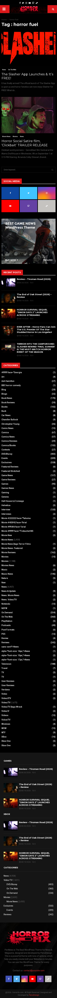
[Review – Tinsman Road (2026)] (8, 283)
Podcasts (6, 625)
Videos (4, 715)
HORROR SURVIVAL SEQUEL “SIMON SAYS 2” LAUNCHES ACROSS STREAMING (32, 312)
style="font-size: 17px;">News (15, 659)
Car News (6, 415)
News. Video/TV (9, 599)
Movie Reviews (8, 552)
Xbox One (6, 741)
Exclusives (6, 462)
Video (4, 694)
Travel (4, 668)
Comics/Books (8, 445)
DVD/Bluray (6, 454)
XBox (3, 737)
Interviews (6, 514)
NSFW (4, 608)
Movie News (6, 136)
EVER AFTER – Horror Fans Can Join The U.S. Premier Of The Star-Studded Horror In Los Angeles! (36, 329)
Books (4, 407)
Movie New (6, 535)
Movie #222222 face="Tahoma (16, 518)
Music (4, 569)
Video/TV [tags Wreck (11, 707)
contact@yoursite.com (34, 970)
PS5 (3, 634)
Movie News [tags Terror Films (16, 544)
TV (2, 672)
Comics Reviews (9, 441)
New (3, 582)
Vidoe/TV (5, 720)
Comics (5, 432)
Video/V (5, 711)
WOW (3, 728)
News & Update (8, 591)
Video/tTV (6, 698)
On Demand (7, 612)
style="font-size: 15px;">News (15, 655)
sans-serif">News (10, 647)
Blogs (4, 394)
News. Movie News (10, 595)
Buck (3, 411)
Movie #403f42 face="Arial (14, 522)
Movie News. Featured (12, 548)
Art (2, 377)
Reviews (5, 642)
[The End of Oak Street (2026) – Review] (8, 298)
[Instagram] (26, 3)
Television (6, 664)
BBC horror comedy (11, 385)
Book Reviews (8, 402)
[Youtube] (30, 3)
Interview (5, 509)
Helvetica (5, 505)
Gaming (5, 492)
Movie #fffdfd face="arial (13, 527)
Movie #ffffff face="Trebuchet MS (17, 531)
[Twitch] (33, 3)
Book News (6, 398)
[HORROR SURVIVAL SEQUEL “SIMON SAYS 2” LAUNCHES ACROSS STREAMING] (8, 313)
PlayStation (6, 621)
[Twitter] (23, 3)
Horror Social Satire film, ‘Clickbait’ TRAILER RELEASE (24, 143)
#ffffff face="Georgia (11, 372)
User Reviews (7, 681)
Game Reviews (8, 479)
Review (4, 638)
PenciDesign (34, 995)
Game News (7, 475)
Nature (4, 578)
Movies (15, 136)
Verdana (5, 689)
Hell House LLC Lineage (12, 501)
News (4, 69)
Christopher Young (10, 424)
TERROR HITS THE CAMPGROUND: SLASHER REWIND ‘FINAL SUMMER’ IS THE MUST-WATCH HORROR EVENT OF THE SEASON (36, 348)
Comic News (7, 428)
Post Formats (7, 630)
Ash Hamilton (7, 381)
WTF (3, 732)
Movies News (7, 565)
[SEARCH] (52, 170)
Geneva (5, 497)
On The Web (12, 69)
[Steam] (37, 3)
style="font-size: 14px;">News (15, 651)
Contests (5, 449)
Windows (5, 724)
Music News (7, 574)
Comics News (8, 437)
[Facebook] (20, 3)
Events (4, 458)
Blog (3, 389)
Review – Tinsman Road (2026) (34, 279)
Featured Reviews (9, 467)
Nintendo (5, 604)
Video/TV (5, 702)
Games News (7, 488)
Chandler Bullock (9, 419)
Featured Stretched (10, 471)
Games (4, 484)
